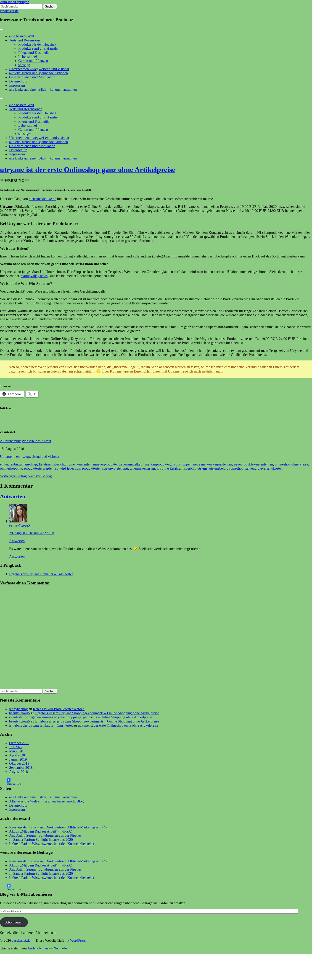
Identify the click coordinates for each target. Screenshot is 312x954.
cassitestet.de (9, 11)
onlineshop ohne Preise (291, 464)
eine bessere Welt (21, 36)
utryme (202, 468)
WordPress (78, 940)
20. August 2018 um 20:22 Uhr (31, 533)
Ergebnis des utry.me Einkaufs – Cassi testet (41, 574)
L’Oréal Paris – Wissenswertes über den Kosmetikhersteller (51, 844)
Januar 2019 (18, 759)
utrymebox (217, 468)
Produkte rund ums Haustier (38, 48)
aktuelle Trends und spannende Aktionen (38, 73)
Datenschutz (18, 81)
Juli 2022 (15, 747)
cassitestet (16, 717)
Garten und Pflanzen (33, 61)
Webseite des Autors (36, 441)
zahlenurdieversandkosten (264, 468)
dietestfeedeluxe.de (42, 199)
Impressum (17, 85)
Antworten (12, 496)
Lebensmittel (27, 57)
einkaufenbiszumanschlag (18, 464)
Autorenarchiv (10, 441)
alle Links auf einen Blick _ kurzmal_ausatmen (43, 89)
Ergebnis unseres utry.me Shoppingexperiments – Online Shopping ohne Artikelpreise (97, 713)
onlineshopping (11, 468)
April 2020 (17, 755)
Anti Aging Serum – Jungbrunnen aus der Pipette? (45, 835)
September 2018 (21, 767)
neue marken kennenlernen (212, 464)
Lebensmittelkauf (131, 464)
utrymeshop (235, 468)
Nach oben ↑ (62, 948)
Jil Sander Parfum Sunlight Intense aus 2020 (41, 839)
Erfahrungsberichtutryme (57, 464)
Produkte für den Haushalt (37, 44)
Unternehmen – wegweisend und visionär (39, 69)
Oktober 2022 (19, 743)
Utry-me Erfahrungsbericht (176, 468)
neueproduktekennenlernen (253, 464)
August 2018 (18, 772)
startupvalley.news (34, 276)
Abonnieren (13, 922)
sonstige (24, 65)
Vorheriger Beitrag (13, 476)
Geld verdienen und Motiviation (32, 77)
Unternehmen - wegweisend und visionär (29, 456)
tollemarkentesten (142, 468)
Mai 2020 (16, 751)
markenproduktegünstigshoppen (168, 464)
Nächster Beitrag (40, 476)
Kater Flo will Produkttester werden (59, 709)
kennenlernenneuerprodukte (97, 464)
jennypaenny (18, 709)
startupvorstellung (115, 468)
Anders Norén (37, 948)
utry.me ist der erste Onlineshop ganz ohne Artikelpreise (87, 169)
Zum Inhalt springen (14, 2)
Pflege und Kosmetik (33, 52)
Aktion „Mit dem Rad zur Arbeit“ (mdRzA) (40, 831)
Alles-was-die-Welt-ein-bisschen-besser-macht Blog (46, 801)
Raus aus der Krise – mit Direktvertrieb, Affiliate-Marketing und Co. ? (59, 827)
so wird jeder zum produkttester (77, 468)
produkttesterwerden (38, 468)
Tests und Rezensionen (25, 40)
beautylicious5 (19, 525)
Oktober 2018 (19, 763)
